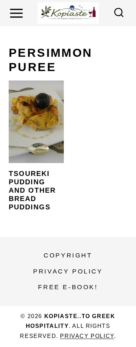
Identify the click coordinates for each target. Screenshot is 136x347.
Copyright (68, 255)
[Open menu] (17, 13)
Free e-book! (68, 287)
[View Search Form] (119, 13)
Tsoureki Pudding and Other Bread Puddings (32, 190)
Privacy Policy (68, 271)
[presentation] (36, 121)
